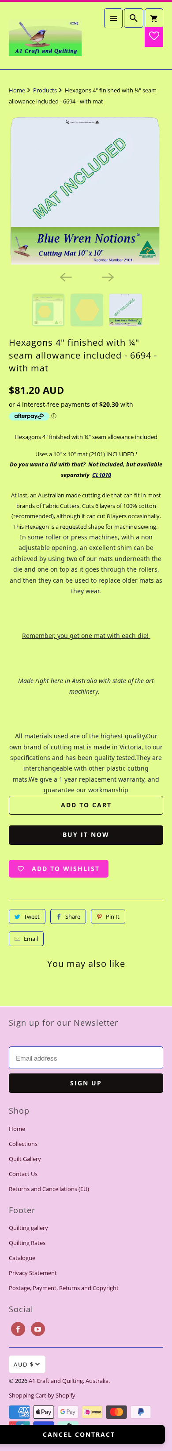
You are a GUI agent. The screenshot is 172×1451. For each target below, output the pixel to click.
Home (17, 1129)
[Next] (107, 276)
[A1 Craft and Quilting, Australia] (45, 35)
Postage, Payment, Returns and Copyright (64, 1288)
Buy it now (86, 834)
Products (45, 90)
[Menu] (113, 18)
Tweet (32, 916)
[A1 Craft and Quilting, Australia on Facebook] (18, 1329)
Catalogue (22, 1258)
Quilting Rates (27, 1243)
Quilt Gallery (25, 1159)
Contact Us (23, 1174)
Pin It (113, 916)
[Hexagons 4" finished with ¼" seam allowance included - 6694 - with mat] (86, 191)
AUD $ (24, 1364)
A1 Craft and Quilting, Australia (68, 1381)
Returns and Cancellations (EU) (49, 1189)
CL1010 (101, 475)
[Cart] (154, 18)
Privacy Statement (33, 1273)
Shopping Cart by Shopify (42, 1395)
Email (31, 939)
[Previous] (65, 276)
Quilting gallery (28, 1228)
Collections (23, 1144)
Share (72, 916)
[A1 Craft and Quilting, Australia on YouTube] (38, 1329)
